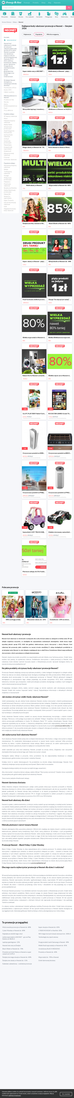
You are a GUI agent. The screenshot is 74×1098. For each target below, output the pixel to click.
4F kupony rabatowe (10, 116)
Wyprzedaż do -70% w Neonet (48, 957)
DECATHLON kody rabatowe (10, 203)
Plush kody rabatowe (7, 185)
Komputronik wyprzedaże (8, 148)
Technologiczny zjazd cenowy (48, 937)
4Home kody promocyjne (8, 127)
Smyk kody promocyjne (7, 142)
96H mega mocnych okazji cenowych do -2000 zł (54, 934)
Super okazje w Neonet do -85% (49, 927)
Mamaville (7, 194)
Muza (5, 118)
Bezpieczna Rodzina (10, 188)
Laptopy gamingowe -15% (11, 942)
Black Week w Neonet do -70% (12, 949)
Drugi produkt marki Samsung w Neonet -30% (53, 942)
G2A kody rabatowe (10, 159)
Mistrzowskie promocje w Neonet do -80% (16, 927)
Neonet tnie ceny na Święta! (11, 945)
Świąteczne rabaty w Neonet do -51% (14, 960)
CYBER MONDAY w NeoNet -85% (50, 930)
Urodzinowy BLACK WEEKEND (49, 949)
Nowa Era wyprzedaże (7, 197)
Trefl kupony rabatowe (8, 172)
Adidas (6, 169)
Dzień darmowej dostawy (46, 960)
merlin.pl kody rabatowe (8, 135)
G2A (5, 206)
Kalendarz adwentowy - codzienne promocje (17, 964)
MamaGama (7, 145)
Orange (6, 175)
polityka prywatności (14, 1095)
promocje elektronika (62, 726)
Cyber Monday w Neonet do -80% (13, 930)
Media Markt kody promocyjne (10, 191)
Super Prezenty (9, 200)
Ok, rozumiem (66, 1094)
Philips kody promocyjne (8, 178)
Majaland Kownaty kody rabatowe (10, 209)
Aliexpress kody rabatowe (9, 154)
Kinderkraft (7, 151)
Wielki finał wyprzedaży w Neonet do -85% (52, 945)
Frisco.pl (6, 157)
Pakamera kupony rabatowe (9, 121)
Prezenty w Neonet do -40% (47, 952)
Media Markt (8, 124)
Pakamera (7, 182)
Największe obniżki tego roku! (12, 934)
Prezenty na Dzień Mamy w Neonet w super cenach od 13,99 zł (16, 953)
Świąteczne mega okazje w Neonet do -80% (16, 957)
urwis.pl (6, 139)
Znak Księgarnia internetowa (9, 131)
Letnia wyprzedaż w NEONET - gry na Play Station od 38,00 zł (16, 938)
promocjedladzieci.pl (38, 863)
